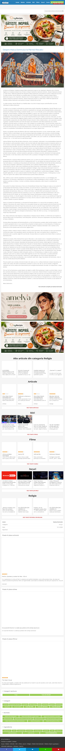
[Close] (47, 354)
